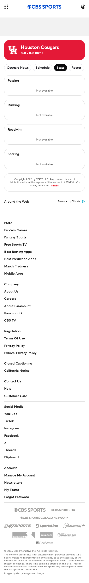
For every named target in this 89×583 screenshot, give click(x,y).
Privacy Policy (14, 346)
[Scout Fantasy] (67, 535)
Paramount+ (13, 313)
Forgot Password (16, 497)
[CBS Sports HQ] (63, 510)
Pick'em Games (15, 230)
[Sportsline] (47, 525)
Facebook (11, 436)
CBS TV (10, 320)
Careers (10, 299)
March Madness (16, 266)
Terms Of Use (14, 338)
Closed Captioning (18, 363)
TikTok (9, 421)
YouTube (10, 414)
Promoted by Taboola (69, 201)
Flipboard (11, 457)
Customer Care (15, 396)
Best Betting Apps (18, 252)
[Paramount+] (74, 525)
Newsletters (13, 483)
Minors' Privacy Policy (20, 353)
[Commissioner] (23, 533)
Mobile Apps (13, 274)
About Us (11, 291)
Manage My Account (19, 475)
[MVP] (46, 533)
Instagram (11, 428)
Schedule (43, 68)
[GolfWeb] (44, 543)
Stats (60, 68)
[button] (6, 6)
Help (7, 389)
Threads (10, 450)
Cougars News (18, 68)
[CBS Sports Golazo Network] (44, 517)
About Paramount (17, 306)
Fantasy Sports (15, 237)
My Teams (11, 490)
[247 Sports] (17, 525)
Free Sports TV (15, 245)
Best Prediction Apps (20, 259)
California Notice (17, 371)
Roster (76, 68)
